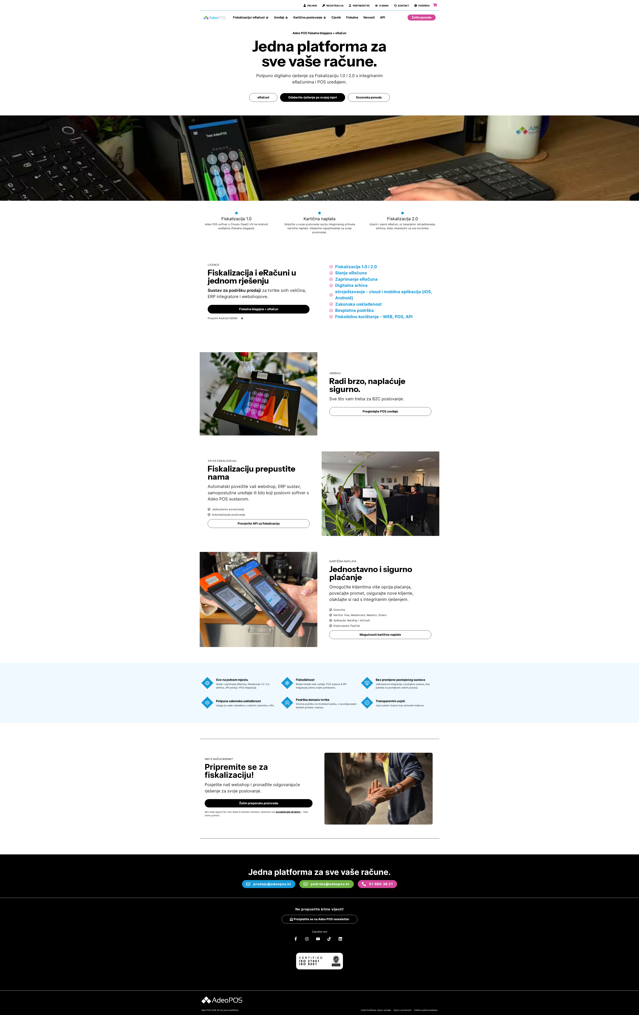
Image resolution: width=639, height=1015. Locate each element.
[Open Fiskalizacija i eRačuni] (267, 17)
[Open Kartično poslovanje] (324, 17)
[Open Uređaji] (286, 17)
